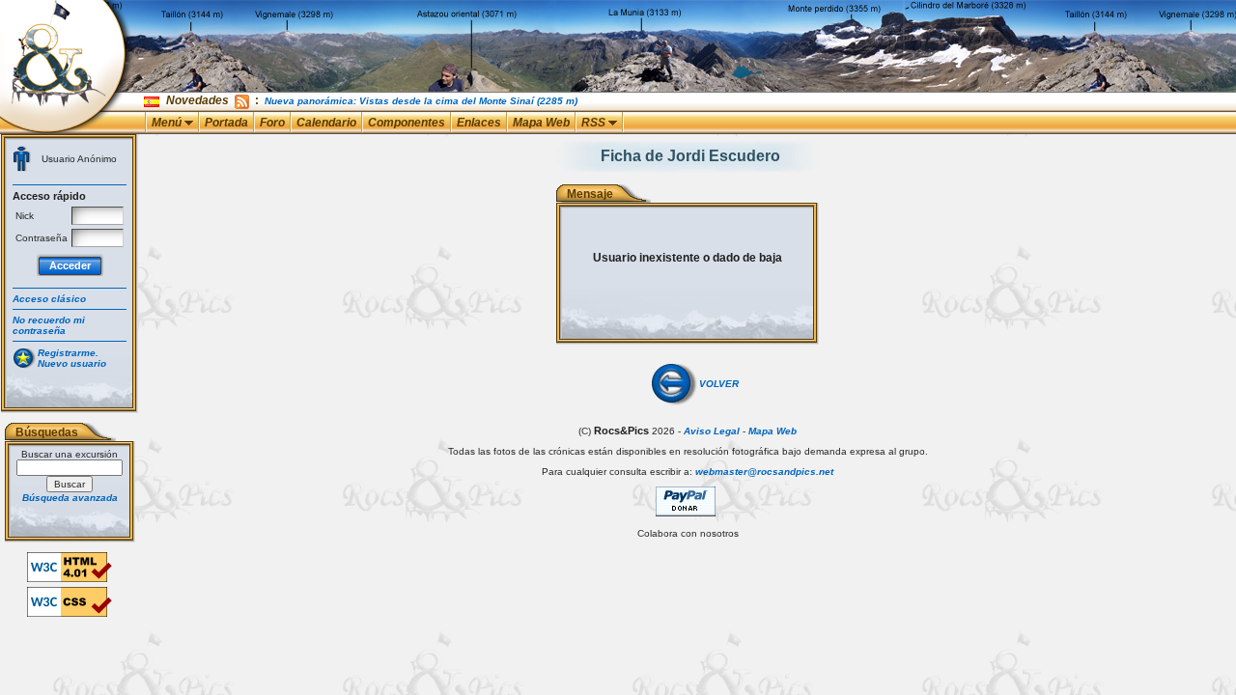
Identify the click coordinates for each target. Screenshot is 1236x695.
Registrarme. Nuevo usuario (72, 358)
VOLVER (719, 383)
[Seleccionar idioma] (153, 101)
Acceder (70, 265)
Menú (168, 122)
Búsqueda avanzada (70, 497)
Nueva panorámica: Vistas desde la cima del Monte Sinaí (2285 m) (421, 101)
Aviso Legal (712, 431)
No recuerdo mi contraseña (49, 325)
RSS (594, 122)
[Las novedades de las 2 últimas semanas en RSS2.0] (242, 100)
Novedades (197, 100)
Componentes (406, 122)
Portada (226, 122)
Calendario (326, 122)
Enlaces (479, 122)
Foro (272, 122)
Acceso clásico (49, 298)
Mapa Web (541, 122)
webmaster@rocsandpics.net (764, 471)
